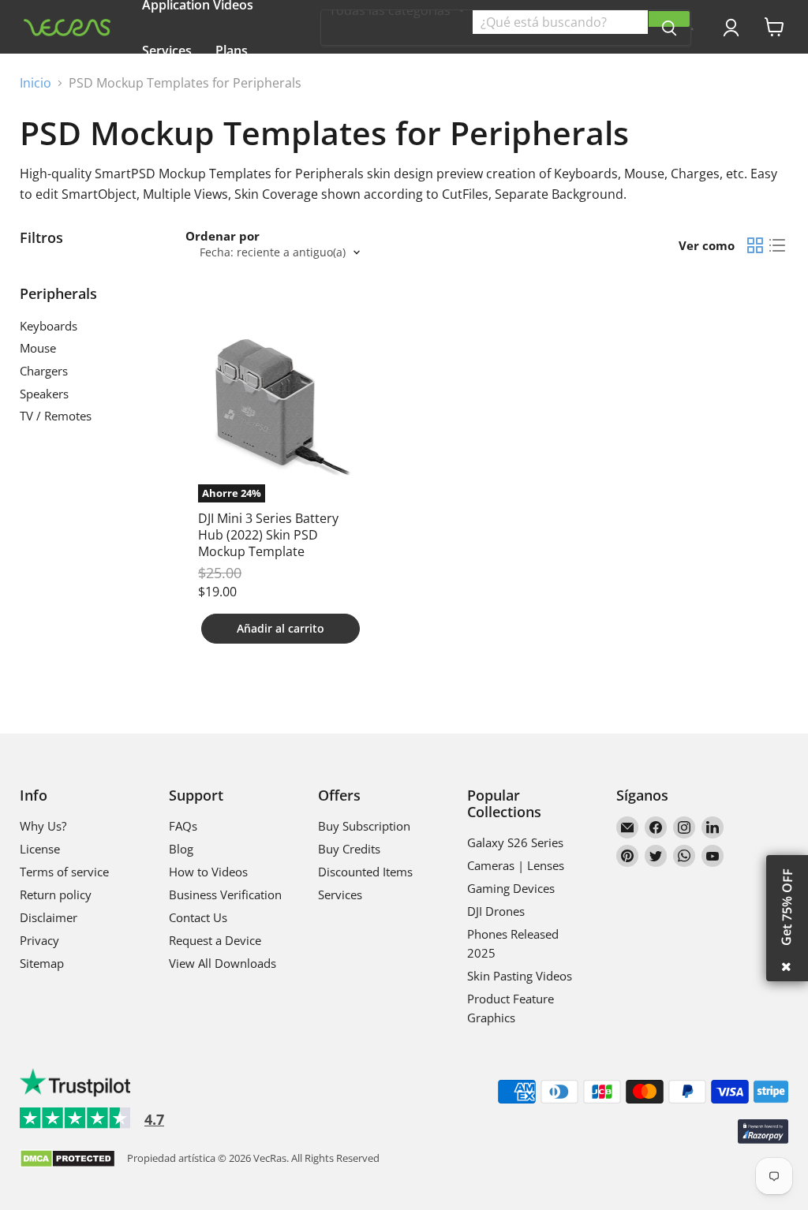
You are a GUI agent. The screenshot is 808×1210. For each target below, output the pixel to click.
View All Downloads (222, 963)
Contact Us (198, 917)
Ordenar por (222, 236)
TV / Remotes (56, 416)
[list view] (777, 245)
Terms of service (64, 871)
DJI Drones (496, 911)
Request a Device (215, 940)
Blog (181, 849)
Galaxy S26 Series (515, 842)
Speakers (44, 393)
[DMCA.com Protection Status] (67, 1160)
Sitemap (42, 963)
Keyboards (48, 326)
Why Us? (240, 96)
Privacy (39, 940)
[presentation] (692, 29)
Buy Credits (349, 849)
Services (167, 50)
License (40, 849)
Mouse (38, 348)
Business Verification (225, 894)
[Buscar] (669, 19)
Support (166, 96)
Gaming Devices (511, 888)
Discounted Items (365, 871)
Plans (231, 50)
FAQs (183, 826)
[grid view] (755, 245)
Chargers (44, 371)
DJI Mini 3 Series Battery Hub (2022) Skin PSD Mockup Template (268, 535)
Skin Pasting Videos (519, 976)
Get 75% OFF (786, 907)
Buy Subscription (364, 826)
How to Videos (208, 871)
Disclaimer (48, 917)
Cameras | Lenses (515, 865)
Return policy (56, 894)
